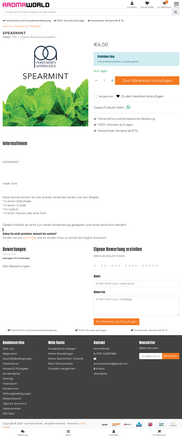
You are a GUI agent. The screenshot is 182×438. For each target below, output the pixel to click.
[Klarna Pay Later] (174, 426)
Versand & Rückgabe (16, 368)
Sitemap (8, 378)
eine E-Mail (29, 237)
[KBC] (140, 426)
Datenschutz (11, 363)
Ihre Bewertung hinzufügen (116, 321)
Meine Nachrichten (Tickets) (65, 358)
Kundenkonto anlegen (62, 348)
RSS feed (8, 413)
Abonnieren (171, 356)
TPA (14, 37)
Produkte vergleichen (61, 368)
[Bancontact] (163, 426)
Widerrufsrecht (12, 398)
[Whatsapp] (128, 107)
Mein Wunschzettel (60, 363)
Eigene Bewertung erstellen (38, 37)
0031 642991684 (106, 353)
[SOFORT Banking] (117, 426)
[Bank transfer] (106, 426)
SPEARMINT (34, 26)
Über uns (8, 348)
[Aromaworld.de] (26, 5)
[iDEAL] (151, 426)
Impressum (10, 383)
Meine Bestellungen (60, 353)
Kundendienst (11, 373)
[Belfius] (129, 426)
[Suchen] (175, 12)
